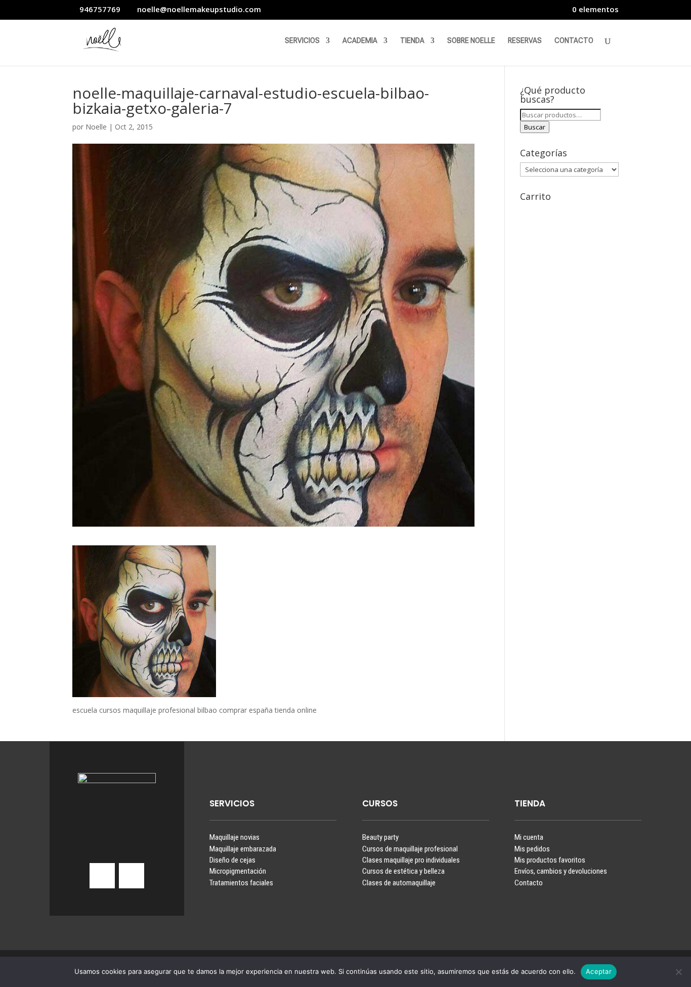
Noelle (96, 127)
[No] (678, 972)
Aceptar (599, 971)
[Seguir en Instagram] (102, 875)
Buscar (534, 127)
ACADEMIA (359, 41)
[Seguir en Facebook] (131, 875)
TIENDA (412, 41)
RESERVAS (525, 41)
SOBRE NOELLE (471, 41)
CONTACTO (573, 41)
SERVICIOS (302, 41)
